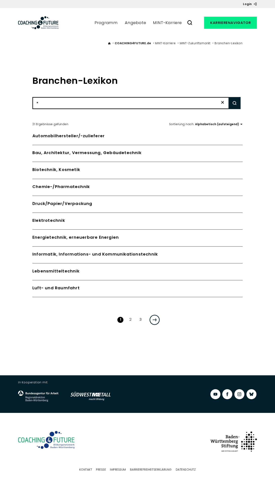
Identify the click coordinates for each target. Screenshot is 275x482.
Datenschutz (186, 470)
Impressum (118, 470)
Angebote (135, 23)
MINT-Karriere (167, 23)
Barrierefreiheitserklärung (151, 470)
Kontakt (85, 470)
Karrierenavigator (230, 22)
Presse (101, 470)
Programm (106, 23)
